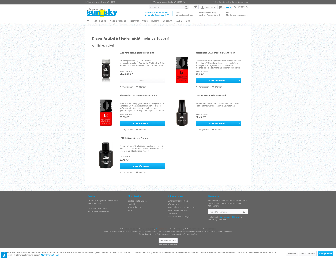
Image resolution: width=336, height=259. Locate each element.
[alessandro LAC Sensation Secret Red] (106, 112)
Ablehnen (292, 253)
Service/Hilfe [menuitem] (242, 7)
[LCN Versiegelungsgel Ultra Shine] (106, 69)
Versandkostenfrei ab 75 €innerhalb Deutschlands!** (157, 13)
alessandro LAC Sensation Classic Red (215, 52)
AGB (130, 210)
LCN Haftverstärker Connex (134, 138)
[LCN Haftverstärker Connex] (106, 155)
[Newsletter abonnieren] (244, 211)
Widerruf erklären (168, 240)
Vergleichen (127, 87)
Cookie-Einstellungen (137, 201)
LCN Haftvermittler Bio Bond (211, 95)
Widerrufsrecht (134, 207)
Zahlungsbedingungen (178, 210)
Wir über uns (174, 204)
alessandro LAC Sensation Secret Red (139, 95)
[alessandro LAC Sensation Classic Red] (182, 69)
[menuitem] (169, 7)
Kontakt (131, 204)
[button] (4, 255)
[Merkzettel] (196, 7)
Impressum (173, 213)
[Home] (88, 20)
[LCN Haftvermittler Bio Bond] (182, 112)
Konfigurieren (325, 253)
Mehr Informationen (50, 255)
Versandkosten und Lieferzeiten (182, 207)
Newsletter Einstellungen (179, 216)
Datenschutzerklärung (178, 201)
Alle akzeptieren (307, 253)
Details (141, 80)
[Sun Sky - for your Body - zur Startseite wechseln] (102, 12)
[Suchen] (186, 7)
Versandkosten (161, 229)
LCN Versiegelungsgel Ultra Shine (137, 52)
